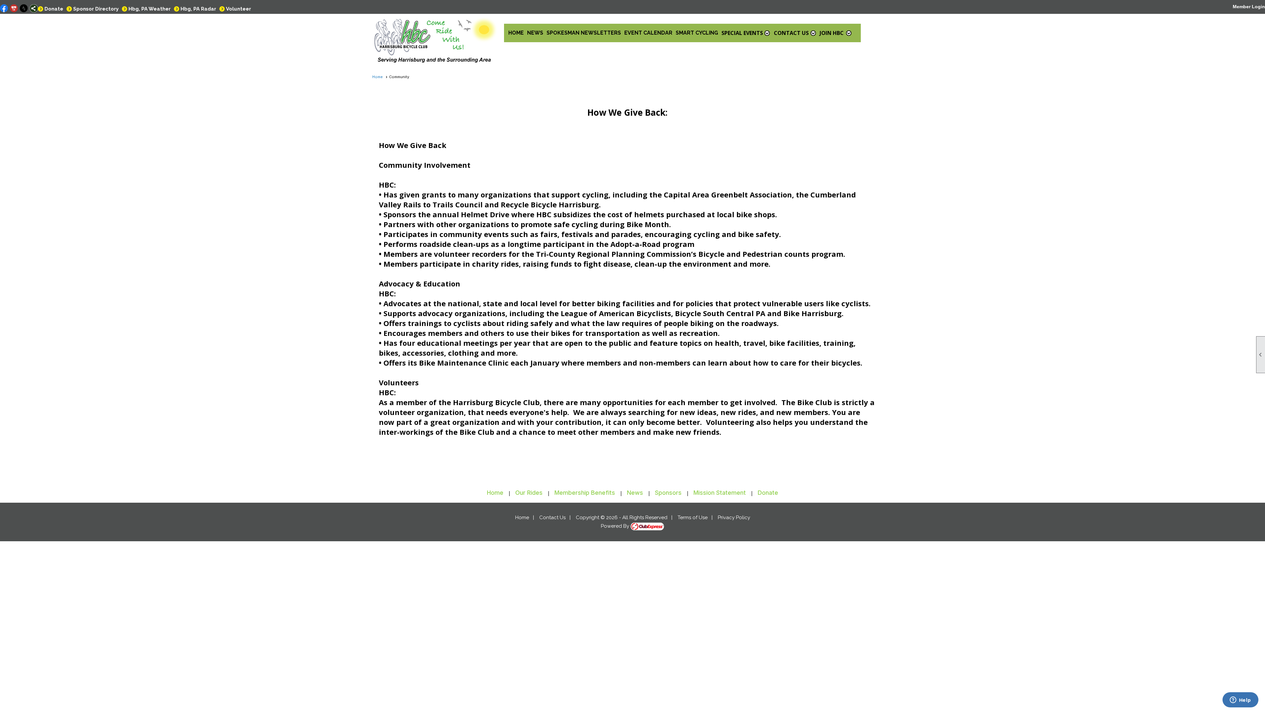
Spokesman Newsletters (584, 33)
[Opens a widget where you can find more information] (1240, 700)
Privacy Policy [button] (734, 517)
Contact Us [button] (791, 33)
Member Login (1249, 6)
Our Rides (529, 492)
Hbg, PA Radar (198, 9)
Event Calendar (648, 33)
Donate (53, 9)
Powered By (616, 526)
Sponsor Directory (96, 9)
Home (516, 33)
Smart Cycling (697, 33)
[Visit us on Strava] (24, 8)
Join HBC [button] (832, 33)
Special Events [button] (742, 33)
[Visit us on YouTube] (14, 8)
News (535, 33)
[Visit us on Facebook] (4, 8)
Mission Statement (719, 492)
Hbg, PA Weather (149, 9)
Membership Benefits (584, 492)
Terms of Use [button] (693, 517)
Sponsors (668, 492)
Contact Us (552, 517)
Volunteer (238, 9)
